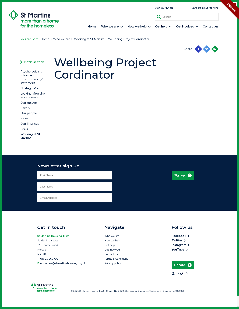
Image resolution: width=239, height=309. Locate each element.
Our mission (28, 102)
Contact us (111, 254)
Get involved (112, 249)
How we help (112, 240)
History (25, 108)
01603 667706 (49, 258)
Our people (28, 113)
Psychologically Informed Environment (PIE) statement (33, 77)
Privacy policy (112, 263)
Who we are (61, 39)
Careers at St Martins (205, 7)
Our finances (29, 123)
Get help (109, 245)
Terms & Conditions (116, 258)
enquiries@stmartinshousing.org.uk (63, 263)
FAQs (24, 129)
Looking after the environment (32, 95)
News (24, 118)
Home (45, 39)
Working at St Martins (89, 39)
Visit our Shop (164, 7)
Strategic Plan (30, 88)
